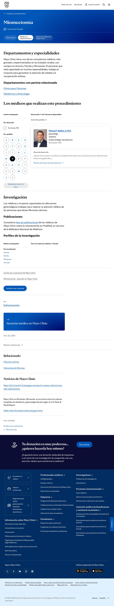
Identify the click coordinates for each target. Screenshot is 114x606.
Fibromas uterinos (11, 362)
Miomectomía (18, 22)
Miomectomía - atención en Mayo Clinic (21, 278)
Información (10, 37)
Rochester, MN (13, 128)
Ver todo (7, 262)
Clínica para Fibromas (15, 88)
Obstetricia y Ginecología (17, 93)
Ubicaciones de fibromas (14, 368)
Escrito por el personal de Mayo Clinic (20, 273)
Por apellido (8, 134)
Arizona (6, 252)
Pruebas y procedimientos (16, 13)
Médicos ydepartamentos (26, 37)
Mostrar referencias (12, 345)
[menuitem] (10, 37)
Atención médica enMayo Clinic (43, 37)
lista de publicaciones (27, 222)
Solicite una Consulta (15, 29)
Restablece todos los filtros (16, 185)
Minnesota (7, 259)
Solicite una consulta (15, 288)
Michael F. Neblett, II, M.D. (60, 131)
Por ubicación (9, 122)
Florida (6, 256)
